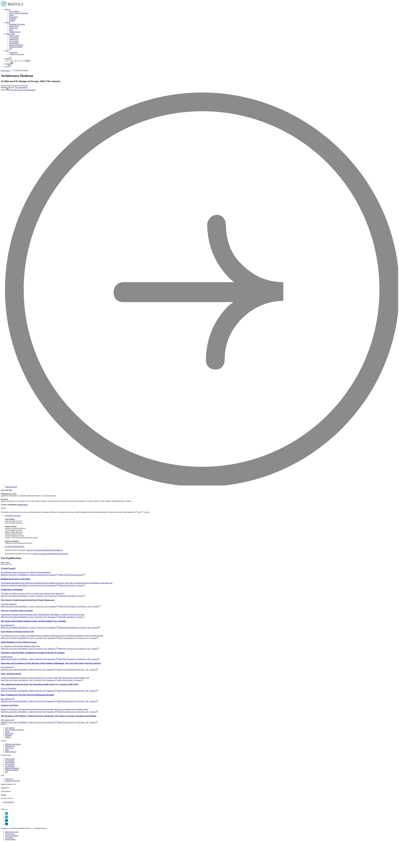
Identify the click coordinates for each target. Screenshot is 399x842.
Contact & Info (10, 34)
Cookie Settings (10, 839)
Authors (7, 22)
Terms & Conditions (11, 835)
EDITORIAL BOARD (12, 516)
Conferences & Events (16, 54)
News (7, 50)
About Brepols (14, 43)
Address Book (14, 39)
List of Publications (29, 90)
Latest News (13, 52)
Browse (7, 9)
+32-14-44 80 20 (8, 802)
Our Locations (14, 41)
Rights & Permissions (16, 45)
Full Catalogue (14, 11)
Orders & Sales (14, 35)
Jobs (10, 49)
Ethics (11, 30)
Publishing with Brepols (17, 24)
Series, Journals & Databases (18, 13)
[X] (6, 818)
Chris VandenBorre (21, 87)
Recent (11, 15)
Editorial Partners (14, 32)
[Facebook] (6, 814)
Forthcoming (13, 17)
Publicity (12, 20)
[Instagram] (6, 821)
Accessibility (9, 837)
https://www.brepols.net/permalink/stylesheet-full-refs (50, 554)
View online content (15, 90)
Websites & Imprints (15, 47)
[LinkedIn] (6, 825)
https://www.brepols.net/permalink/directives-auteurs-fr (45, 550)
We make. (12, 832)
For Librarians (13, 37)
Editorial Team (14, 26)
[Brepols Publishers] (12, 6)
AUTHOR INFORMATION (14, 546)
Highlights (12, 19)
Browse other (5, 70)
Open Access (13, 28)
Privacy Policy (10, 834)
